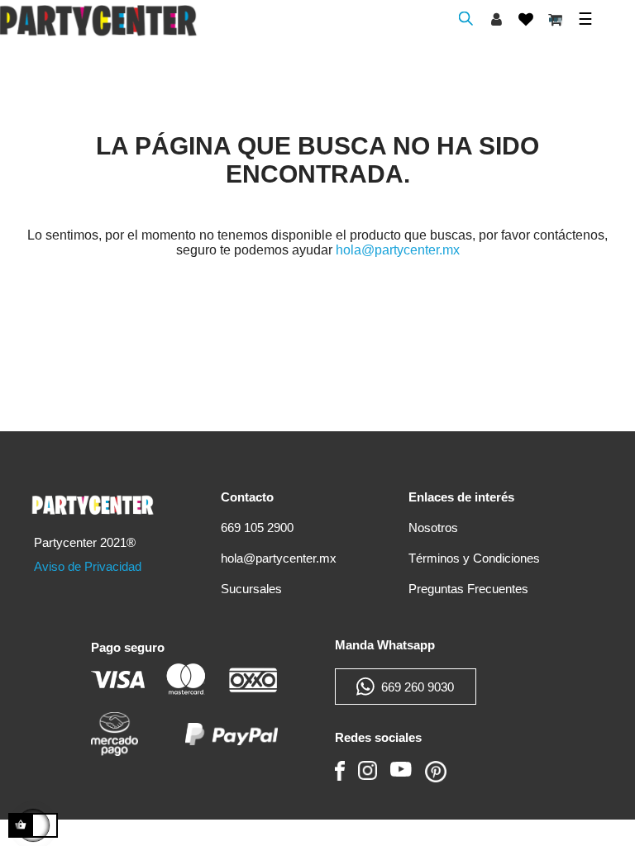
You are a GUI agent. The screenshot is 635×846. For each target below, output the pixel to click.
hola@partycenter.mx (398, 250)
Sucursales (251, 589)
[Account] (496, 19)
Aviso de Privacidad (87, 566)
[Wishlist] (525, 19)
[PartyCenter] (96, 499)
